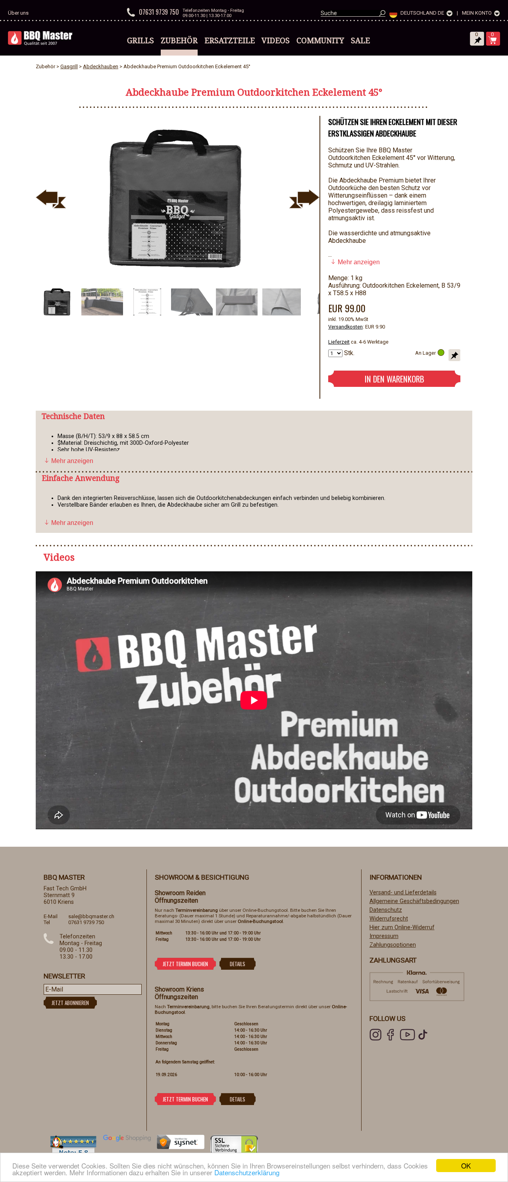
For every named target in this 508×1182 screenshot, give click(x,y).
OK (466, 1165)
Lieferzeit (339, 342)
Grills (140, 40)
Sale (360, 40)
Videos (276, 40)
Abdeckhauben (100, 66)
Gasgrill (69, 66)
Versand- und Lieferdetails (403, 892)
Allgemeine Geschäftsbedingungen (414, 901)
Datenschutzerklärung (246, 1172)
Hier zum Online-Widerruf (402, 927)
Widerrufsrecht (388, 918)
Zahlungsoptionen (392, 945)
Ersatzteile (229, 40)
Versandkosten (345, 327)
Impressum (383, 936)
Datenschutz (385, 910)
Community (320, 40)
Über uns (18, 13)
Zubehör (179, 40)
